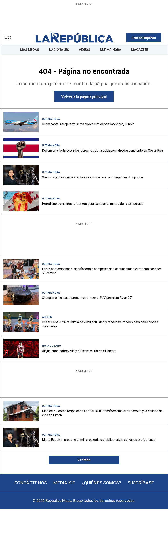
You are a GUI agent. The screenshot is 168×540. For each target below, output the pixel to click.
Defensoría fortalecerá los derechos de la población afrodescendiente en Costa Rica (102, 150)
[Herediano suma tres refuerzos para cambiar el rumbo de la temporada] (21, 201)
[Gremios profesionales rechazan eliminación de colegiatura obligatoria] (21, 175)
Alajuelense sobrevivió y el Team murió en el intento (79, 351)
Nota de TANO (51, 345)
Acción (47, 317)
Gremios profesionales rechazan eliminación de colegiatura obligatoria (92, 177)
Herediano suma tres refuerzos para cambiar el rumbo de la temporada (92, 204)
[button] (143, 37)
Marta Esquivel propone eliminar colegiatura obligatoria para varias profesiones (99, 440)
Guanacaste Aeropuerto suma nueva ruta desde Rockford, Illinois (88, 124)
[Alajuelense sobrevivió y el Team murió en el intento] (21, 348)
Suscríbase (141, 482)
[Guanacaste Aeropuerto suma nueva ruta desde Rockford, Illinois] (21, 122)
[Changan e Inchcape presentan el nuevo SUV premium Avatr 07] (21, 295)
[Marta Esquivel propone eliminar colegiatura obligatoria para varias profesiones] (21, 437)
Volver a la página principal (84, 96)
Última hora (51, 118)
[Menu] (8, 37)
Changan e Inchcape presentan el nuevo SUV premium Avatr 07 (87, 298)
